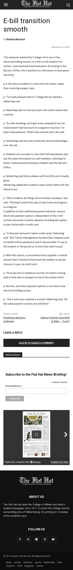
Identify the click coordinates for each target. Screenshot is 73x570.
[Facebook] (19, 539)
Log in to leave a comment (36, 342)
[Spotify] (36, 539)
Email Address (14, 386)
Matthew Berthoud (15, 39)
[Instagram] (28, 539)
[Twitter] (45, 539)
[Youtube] (53, 539)
